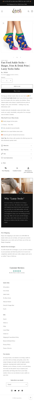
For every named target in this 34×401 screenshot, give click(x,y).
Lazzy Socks (18, 398)
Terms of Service (7, 348)
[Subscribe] (26, 384)
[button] (2, 11)
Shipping (8, 74)
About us (5, 322)
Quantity (3, 77)
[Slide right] (20, 57)
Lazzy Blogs (6, 330)
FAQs (4, 326)
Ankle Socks (6, 294)
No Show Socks (7, 298)
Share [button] (4, 163)
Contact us (5, 333)
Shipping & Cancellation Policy (11, 337)
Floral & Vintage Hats (8, 305)
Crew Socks (6, 290)
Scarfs (4, 309)
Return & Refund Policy (9, 341)
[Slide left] (13, 57)
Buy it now (17, 91)
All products (6, 287)
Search (4, 319)
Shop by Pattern (7, 301)
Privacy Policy (6, 344)
